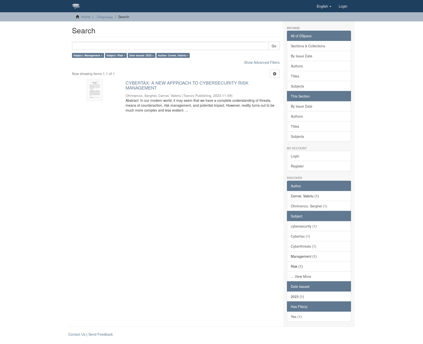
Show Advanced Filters (262, 62)
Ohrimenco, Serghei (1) (309, 206)
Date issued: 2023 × (141, 55)
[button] (324, 6)
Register (297, 166)
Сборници (105, 16)
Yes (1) (296, 316)
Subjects (297, 86)
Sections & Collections (308, 45)
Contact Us (76, 334)
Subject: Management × (87, 55)
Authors (297, 66)
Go (274, 45)
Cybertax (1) (300, 236)
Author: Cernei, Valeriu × (173, 55)
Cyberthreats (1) (303, 246)
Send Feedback (100, 334)
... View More (301, 276)
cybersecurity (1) (304, 226)
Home (85, 16)
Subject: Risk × (115, 55)
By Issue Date (301, 55)
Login (295, 155)
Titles (295, 76)
